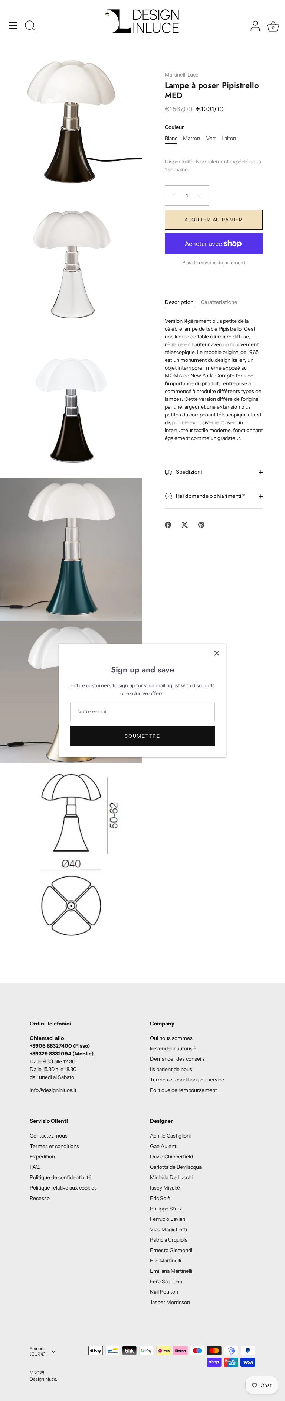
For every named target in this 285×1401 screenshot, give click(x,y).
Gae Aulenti (163, 1146)
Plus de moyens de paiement (213, 262)
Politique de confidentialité (60, 1177)
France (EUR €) (38, 1351)
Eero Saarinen (166, 1281)
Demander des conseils (177, 1058)
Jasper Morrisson (170, 1302)
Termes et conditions (54, 1146)
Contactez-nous (49, 1135)
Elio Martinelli (165, 1260)
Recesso (40, 1198)
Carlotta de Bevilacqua (176, 1167)
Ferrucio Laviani (168, 1219)
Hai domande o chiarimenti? (210, 495)
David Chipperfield (171, 1156)
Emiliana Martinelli (171, 1271)
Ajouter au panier (213, 220)
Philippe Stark (166, 1208)
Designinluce (43, 1379)
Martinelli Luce (182, 74)
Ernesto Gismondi (171, 1250)
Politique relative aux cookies (63, 1187)
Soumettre (142, 736)
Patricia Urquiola (168, 1239)
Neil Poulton (164, 1291)
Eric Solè (160, 1198)
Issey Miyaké (165, 1187)
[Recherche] (30, 26)
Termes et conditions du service (187, 1079)
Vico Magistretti (168, 1229)
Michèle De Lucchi (171, 1177)
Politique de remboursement (183, 1090)
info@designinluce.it (53, 1090)
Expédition (42, 1156)
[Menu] (13, 25)
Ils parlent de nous (171, 1069)
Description (179, 302)
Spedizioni (188, 471)
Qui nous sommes (171, 1038)
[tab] (183, 302)
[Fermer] (217, 653)
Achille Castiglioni (170, 1135)
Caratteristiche (219, 302)
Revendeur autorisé (173, 1048)
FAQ (35, 1167)
